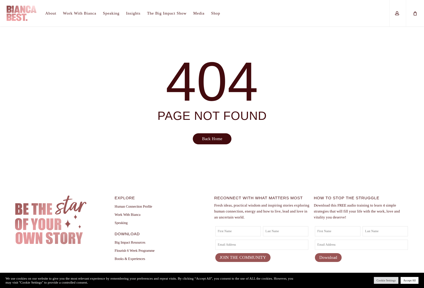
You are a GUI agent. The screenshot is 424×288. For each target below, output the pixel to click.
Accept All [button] (409, 280)
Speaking (121, 223)
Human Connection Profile (133, 206)
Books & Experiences (130, 259)
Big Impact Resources (130, 242)
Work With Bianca (127, 214)
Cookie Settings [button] (386, 280)
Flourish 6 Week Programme (135, 250)
